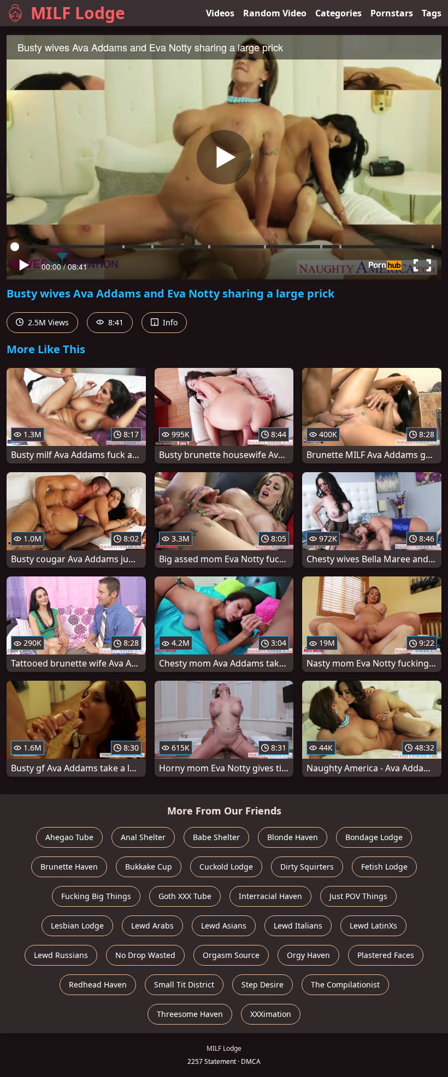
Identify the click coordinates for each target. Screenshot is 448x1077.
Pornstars (391, 13)
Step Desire (262, 984)
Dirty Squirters (307, 866)
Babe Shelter (216, 837)
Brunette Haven (69, 866)
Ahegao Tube (69, 837)
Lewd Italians (298, 925)
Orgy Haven (308, 955)
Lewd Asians (223, 925)
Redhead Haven (98, 984)
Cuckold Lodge (226, 866)
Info (169, 322)
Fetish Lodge (384, 866)
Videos (220, 13)
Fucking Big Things (96, 896)
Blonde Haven (292, 837)
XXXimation (270, 1014)
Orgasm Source (231, 955)
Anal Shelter (143, 837)
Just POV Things (358, 896)
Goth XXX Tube (184, 896)
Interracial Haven (270, 896)
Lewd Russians (61, 955)
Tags (431, 13)
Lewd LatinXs (373, 925)
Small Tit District (184, 984)
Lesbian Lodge (77, 925)
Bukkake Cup (148, 866)
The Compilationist (345, 984)
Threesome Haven (190, 1014)
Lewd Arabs (152, 925)
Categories (338, 13)
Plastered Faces (385, 955)
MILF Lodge (78, 13)
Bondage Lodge (374, 837)
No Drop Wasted (145, 955)
